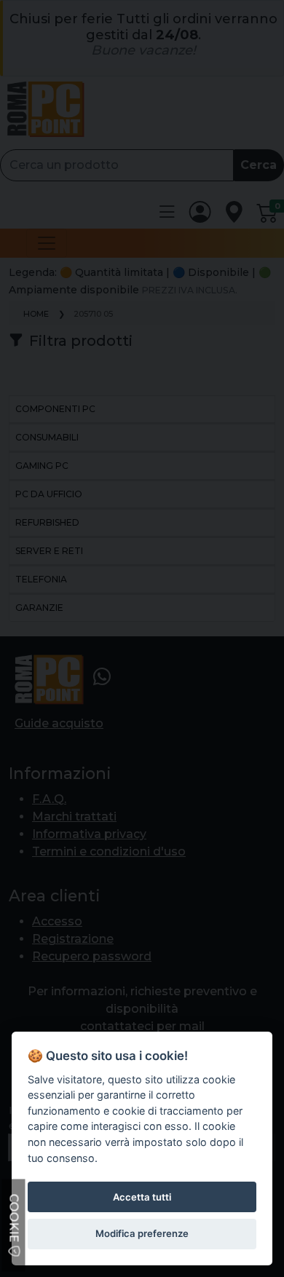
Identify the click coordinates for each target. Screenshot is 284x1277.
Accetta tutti (142, 1197)
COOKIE (14, 1220)
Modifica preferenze (142, 1233)
